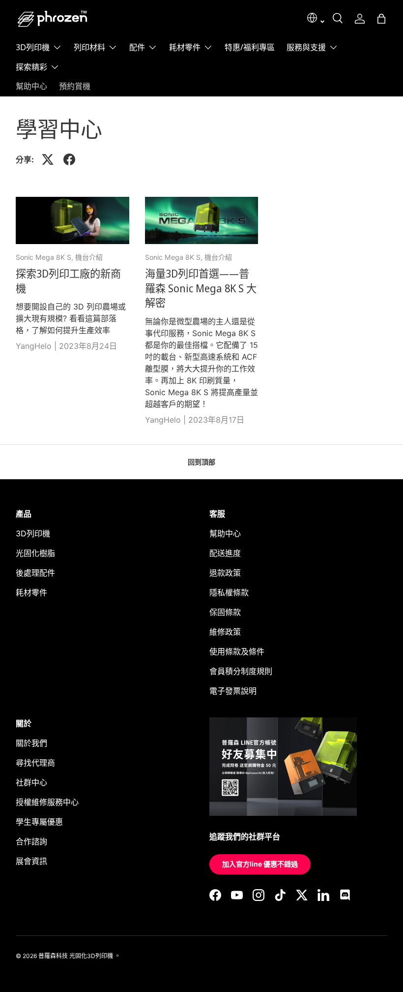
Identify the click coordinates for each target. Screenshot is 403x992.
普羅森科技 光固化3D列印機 (75, 956)
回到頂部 (201, 462)
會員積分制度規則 (240, 671)
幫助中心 (31, 86)
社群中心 (31, 782)
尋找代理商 (35, 763)
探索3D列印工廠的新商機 (68, 280)
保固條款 (225, 612)
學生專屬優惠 (39, 822)
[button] (381, 19)
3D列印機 (33, 533)
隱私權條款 (229, 592)
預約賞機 (74, 86)
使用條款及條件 (236, 651)
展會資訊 (31, 861)
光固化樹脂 (35, 553)
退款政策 (225, 573)
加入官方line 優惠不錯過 (260, 864)
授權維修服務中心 (47, 802)
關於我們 (31, 743)
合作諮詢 (31, 841)
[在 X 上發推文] (47, 159)
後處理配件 (35, 573)
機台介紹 (89, 257)
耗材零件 (31, 592)
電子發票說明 (233, 691)
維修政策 (225, 632)
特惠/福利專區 (250, 47)
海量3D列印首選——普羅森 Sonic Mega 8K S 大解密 (201, 288)
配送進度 (225, 553)
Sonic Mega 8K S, (45, 257)
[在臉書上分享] (69, 159)
